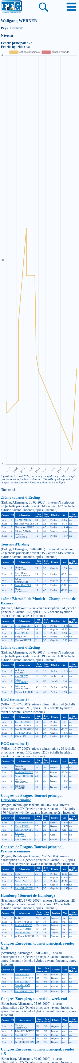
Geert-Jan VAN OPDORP (22, 986)
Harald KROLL (22, 826)
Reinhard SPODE (23, 925)
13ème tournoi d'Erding (20, 647)
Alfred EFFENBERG (21, 681)
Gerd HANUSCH (23, 732)
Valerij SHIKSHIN (24, 776)
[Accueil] (11, 7)
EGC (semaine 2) (15, 699)
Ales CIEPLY (21, 676)
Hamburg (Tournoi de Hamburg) (28, 895)
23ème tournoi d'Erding (20, 497)
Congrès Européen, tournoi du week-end (34, 998)
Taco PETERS (22, 974)
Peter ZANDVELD (24, 829)
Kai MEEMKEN (23, 520)
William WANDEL (24, 884)
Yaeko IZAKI (21, 881)
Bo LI (18, 874)
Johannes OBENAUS (20, 834)
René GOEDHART (24, 772)
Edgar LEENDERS (24, 978)
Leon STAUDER (23, 585)
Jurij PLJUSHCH (23, 722)
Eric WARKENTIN (24, 888)
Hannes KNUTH (23, 929)
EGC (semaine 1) (15, 743)
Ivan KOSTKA (22, 981)
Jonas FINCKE (22, 633)
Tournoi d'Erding (15, 544)
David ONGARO (23, 932)
